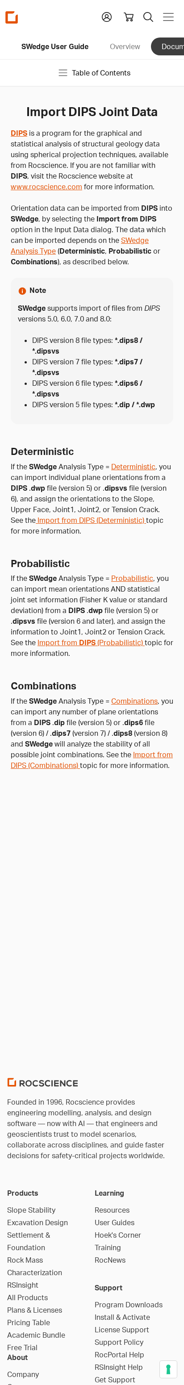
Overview (125, 46)
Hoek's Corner (118, 1235)
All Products (27, 1297)
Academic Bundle (36, 1335)
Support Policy (119, 1342)
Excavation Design (37, 1222)
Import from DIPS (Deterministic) (91, 520)
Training (108, 1247)
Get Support (115, 1379)
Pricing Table (28, 1322)
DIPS (19, 133)
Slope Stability (31, 1210)
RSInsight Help (119, 1367)
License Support (122, 1329)
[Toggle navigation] (168, 17)
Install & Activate (122, 1317)
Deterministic (133, 466)
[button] (107, 16)
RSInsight (22, 1285)
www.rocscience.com (46, 186)
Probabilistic (132, 578)
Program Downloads (129, 1304)
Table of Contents (101, 72)
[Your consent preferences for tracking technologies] (168, 1369)
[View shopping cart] (128, 17)
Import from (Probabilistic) (91, 642)
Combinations (134, 701)
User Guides (114, 1222)
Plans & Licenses (34, 1310)
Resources (112, 1210)
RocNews (110, 1260)
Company (23, 1374)
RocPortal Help (119, 1354)
